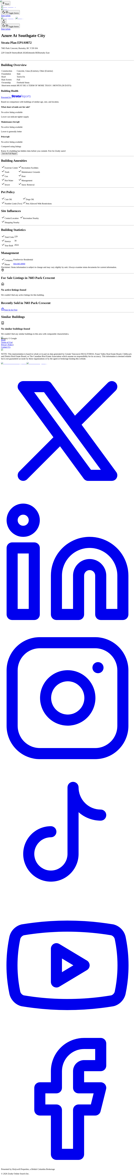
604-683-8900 (19, 264)
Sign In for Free (10, 310)
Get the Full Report (9, 154)
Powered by (6, 97)
